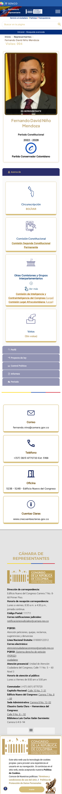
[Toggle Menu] (57, 11)
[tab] (31, 172)
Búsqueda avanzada (35, 32)
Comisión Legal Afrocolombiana (31, 301)
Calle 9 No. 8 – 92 (16, 714)
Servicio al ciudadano (19, 18)
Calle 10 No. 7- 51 (37, 690)
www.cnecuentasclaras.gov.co (31, 519)
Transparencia (44, 18)
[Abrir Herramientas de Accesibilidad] (5, 788)
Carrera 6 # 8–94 (16, 722)
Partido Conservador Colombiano (31, 156)
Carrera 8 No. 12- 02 (40, 702)
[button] (59, 24)
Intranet (21, 32)
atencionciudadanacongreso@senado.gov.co (30, 648)
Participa (33, 18)
